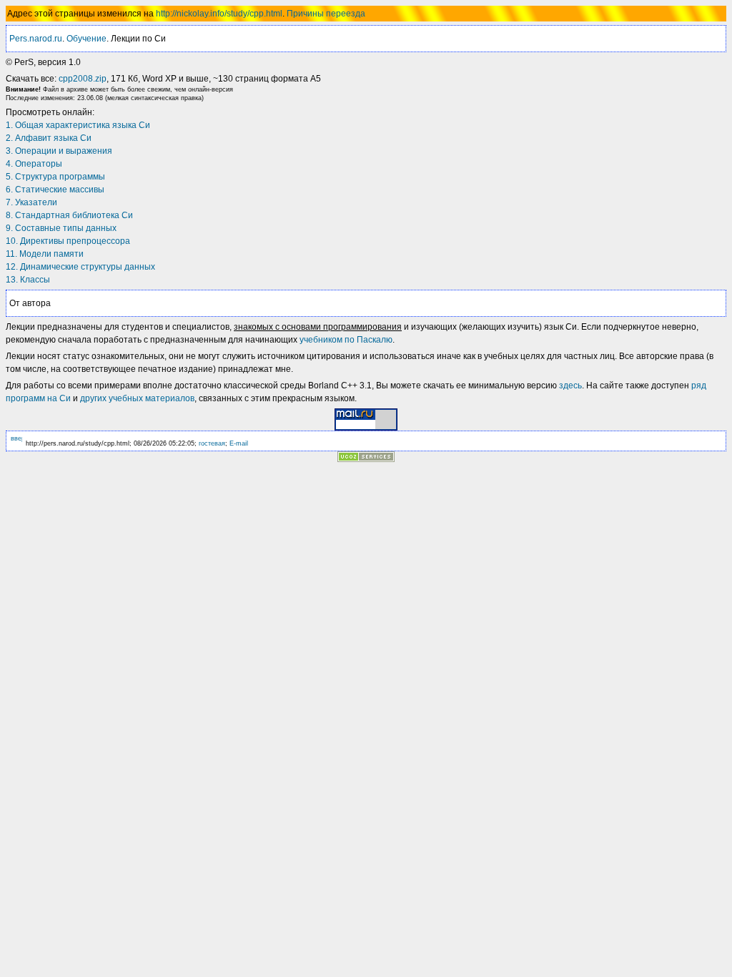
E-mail (238, 443)
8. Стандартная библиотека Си (69, 215)
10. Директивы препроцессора (68, 241)
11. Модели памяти (45, 254)
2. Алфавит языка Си (49, 138)
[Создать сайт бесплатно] (366, 458)
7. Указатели (31, 202)
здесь (570, 386)
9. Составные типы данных (61, 228)
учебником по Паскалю (346, 340)
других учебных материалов (137, 398)
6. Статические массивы (55, 190)
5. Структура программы (55, 177)
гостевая (212, 443)
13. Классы (28, 280)
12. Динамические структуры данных (80, 267)
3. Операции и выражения (59, 151)
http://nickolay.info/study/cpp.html (219, 14)
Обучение (86, 39)
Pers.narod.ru (35, 39)
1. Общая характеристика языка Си (78, 125)
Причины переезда (326, 14)
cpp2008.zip (83, 79)
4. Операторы (34, 164)
